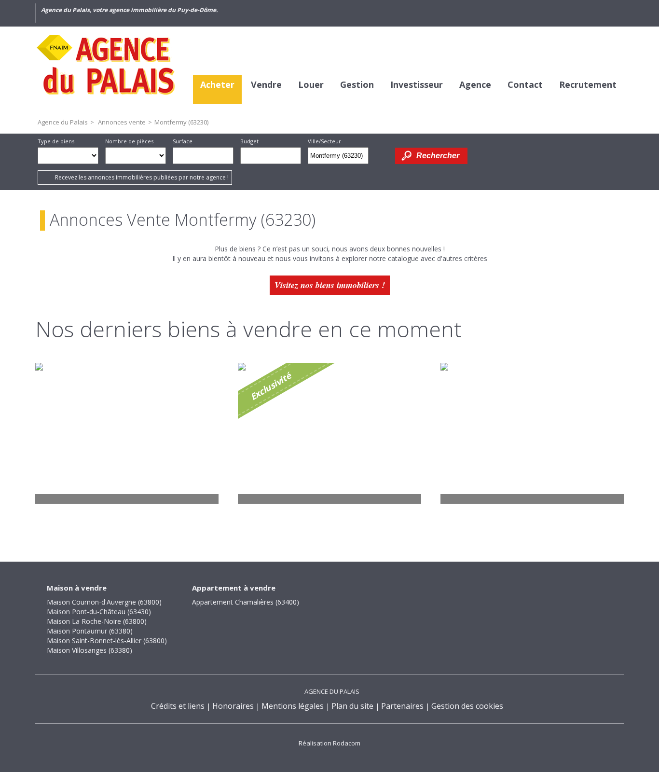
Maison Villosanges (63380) (89, 650)
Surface (182, 141)
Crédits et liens (178, 706)
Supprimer (362, 158)
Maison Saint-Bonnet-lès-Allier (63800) (107, 640)
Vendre (266, 84)
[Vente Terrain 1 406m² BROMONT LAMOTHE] (329, 433)
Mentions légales (292, 706)
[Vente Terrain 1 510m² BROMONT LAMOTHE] (127, 433)
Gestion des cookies (467, 706)
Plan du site (352, 706)
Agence (475, 84)
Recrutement (588, 84)
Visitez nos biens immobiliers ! (330, 285)
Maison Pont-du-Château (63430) (99, 611)
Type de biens (56, 141)
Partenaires (402, 706)
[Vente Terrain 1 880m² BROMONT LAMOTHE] (532, 433)
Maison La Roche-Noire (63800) (97, 621)
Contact (525, 84)
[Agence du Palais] (107, 65)
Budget (249, 141)
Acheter (217, 84)
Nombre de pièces (129, 141)
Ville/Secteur (324, 141)
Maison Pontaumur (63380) (90, 630)
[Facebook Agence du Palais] (548, 13)
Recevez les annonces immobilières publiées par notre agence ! (142, 177)
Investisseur (416, 84)
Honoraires (233, 706)
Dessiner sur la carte (381, 155)
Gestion (357, 84)
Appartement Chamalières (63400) (245, 602)
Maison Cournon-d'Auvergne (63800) (104, 602)
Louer (311, 84)
